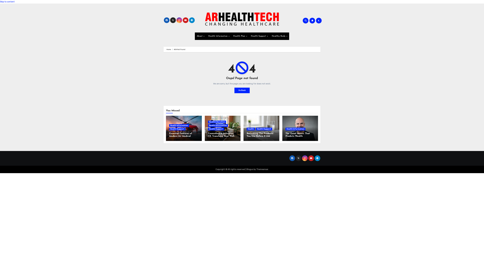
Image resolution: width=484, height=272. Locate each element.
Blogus (250, 169)
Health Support (259, 36)
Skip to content (7, 2)
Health (251, 129)
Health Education (217, 122)
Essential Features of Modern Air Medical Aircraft (180, 136)
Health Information (218, 36)
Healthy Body (279, 36)
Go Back (242, 90)
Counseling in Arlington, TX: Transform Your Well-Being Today (221, 136)
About (200, 36)
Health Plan (239, 36)
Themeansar (262, 169)
